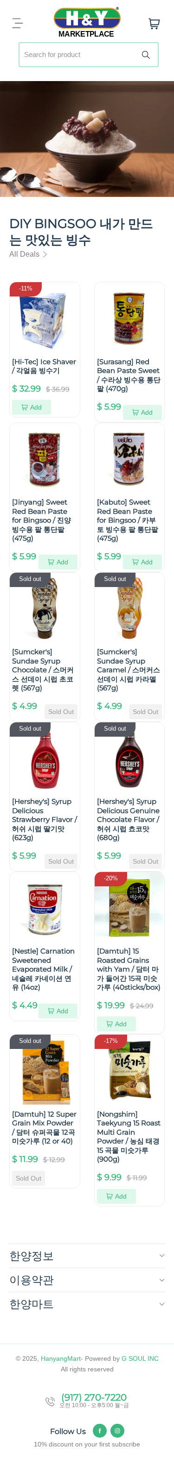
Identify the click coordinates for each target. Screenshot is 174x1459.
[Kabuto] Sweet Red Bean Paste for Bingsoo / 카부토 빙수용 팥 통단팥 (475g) (127, 520)
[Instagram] (117, 1431)
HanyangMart (61, 1358)
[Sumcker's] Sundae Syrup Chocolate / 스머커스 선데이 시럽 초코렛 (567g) (43, 669)
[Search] (147, 54)
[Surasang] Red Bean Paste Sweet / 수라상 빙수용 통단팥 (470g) (129, 375)
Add (36, 407)
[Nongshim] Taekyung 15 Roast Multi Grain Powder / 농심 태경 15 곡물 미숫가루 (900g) (129, 1137)
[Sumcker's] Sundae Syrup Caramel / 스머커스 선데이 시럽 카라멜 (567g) (128, 669)
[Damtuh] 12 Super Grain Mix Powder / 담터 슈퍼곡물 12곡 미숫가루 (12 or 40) (44, 1128)
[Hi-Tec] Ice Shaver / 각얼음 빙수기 (44, 366)
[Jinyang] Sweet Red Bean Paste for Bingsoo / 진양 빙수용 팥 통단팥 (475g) (41, 520)
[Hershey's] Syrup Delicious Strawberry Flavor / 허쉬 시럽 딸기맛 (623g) (44, 819)
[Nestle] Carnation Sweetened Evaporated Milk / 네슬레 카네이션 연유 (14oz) (43, 969)
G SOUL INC (140, 1358)
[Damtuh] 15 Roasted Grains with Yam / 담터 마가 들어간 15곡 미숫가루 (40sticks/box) (129, 969)
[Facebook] (100, 1431)
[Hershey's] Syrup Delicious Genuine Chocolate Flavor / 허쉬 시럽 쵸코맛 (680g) (128, 819)
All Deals (25, 254)
